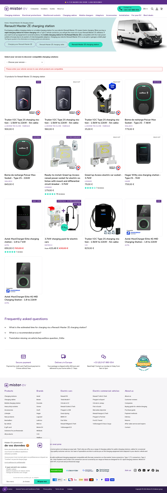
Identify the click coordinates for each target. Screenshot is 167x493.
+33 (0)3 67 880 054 (104, 362)
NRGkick (39, 431)
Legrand (39, 417)
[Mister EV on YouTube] (144, 470)
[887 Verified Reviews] (143, 372)
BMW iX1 (64, 417)
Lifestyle (7, 413)
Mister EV (40, 427)
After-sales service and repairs (135, 424)
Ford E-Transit (97, 420)
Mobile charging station (12, 403)
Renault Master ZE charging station (85, 44)
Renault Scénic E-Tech (68, 406)
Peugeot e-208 (66, 410)
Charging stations (11, 396)
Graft (38, 410)
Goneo (39, 406)
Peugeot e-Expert (99, 399)
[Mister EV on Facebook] (139, 470)
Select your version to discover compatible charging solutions (31, 57)
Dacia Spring (65, 413)
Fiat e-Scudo (97, 406)
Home (7, 23)
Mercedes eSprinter (99, 410)
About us (128, 396)
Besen (39, 399)
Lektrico (39, 420)
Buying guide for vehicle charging (136, 406)
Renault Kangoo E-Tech (100, 413)
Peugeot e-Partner (99, 417)
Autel (38, 396)
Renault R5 (64, 396)
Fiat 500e (64, 420)
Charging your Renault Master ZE (20, 44)
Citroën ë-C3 (65, 403)
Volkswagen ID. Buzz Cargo (102, 424)
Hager (39, 413)
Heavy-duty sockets (11, 406)
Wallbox (39, 437)
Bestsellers (8, 420)
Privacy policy (47, 489)
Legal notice (8, 489)
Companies (128, 403)
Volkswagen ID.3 (66, 427)
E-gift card (8, 427)
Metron (39, 424)
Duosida (39, 403)
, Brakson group (157, 489)
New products (9, 417)
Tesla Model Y (65, 399)
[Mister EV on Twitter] (148, 470)
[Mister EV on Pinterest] (153, 470)
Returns (127, 420)
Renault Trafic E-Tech (100, 396)
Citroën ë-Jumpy (98, 403)
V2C (38, 434)
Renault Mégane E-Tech (68, 424)
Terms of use (59, 489)
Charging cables (10, 399)
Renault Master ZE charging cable (52, 44)
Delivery (127, 417)
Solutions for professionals (14, 431)
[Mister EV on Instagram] (135, 470)
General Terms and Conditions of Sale (28, 489)
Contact (127, 427)
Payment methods (131, 413)
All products (9, 434)
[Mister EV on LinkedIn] (157, 470)
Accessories (9, 410)
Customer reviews (131, 399)
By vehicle (8, 424)
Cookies (69, 489)
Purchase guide (130, 410)
